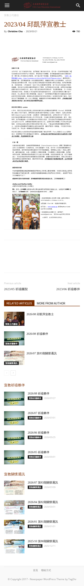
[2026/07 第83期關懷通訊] (14, 358)
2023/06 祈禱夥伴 (68, 289)
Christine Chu (15, 31)
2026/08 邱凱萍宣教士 (40, 314)
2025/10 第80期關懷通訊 (43, 541)
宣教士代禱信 (11, 15)
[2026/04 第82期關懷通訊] (14, 507)
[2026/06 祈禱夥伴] (14, 438)
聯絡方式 (46, 570)
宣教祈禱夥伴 (11, 343)
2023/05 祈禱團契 (16, 289)
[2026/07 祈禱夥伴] (14, 418)
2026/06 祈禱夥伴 (38, 432)
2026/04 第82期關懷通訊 (43, 502)
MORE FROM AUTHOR (51, 303)
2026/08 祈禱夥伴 (37, 333)
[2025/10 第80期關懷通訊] (14, 546)
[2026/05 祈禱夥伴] (14, 457)
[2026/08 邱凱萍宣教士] (14, 319)
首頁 (35, 570)
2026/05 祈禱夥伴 (38, 452)
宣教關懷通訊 (11, 363)
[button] (78, 5)
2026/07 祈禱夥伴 (38, 413)
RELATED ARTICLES (19, 303)
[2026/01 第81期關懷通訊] (14, 527)
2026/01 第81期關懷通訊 (43, 521)
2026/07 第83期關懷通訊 (42, 353)
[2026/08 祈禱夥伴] (14, 338)
